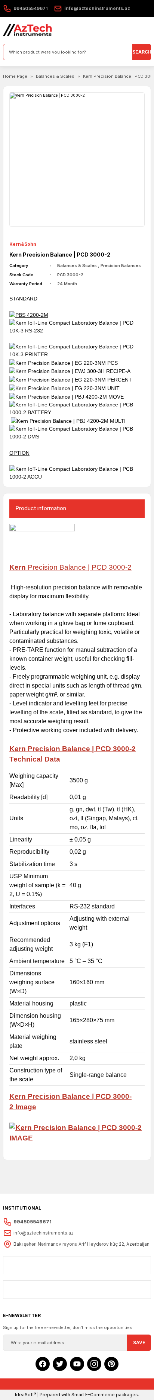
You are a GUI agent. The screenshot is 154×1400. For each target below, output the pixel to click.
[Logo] (27, 30)
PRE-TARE (28, 650)
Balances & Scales (77, 265)
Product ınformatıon (40, 508)
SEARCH (141, 52)
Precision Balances (121, 265)
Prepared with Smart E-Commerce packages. (89, 1394)
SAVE (139, 1342)
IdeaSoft (25, 1394)
